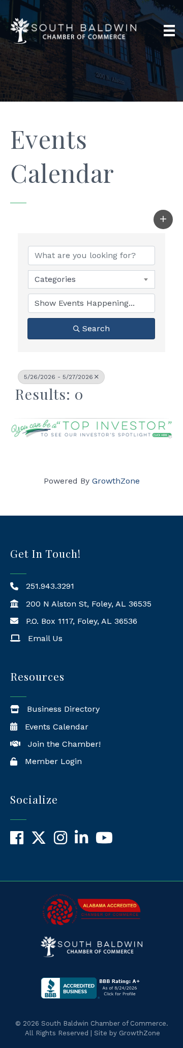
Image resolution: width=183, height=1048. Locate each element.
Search (96, 328)
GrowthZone (116, 481)
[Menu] (169, 30)
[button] (163, 219)
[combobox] (91, 279)
